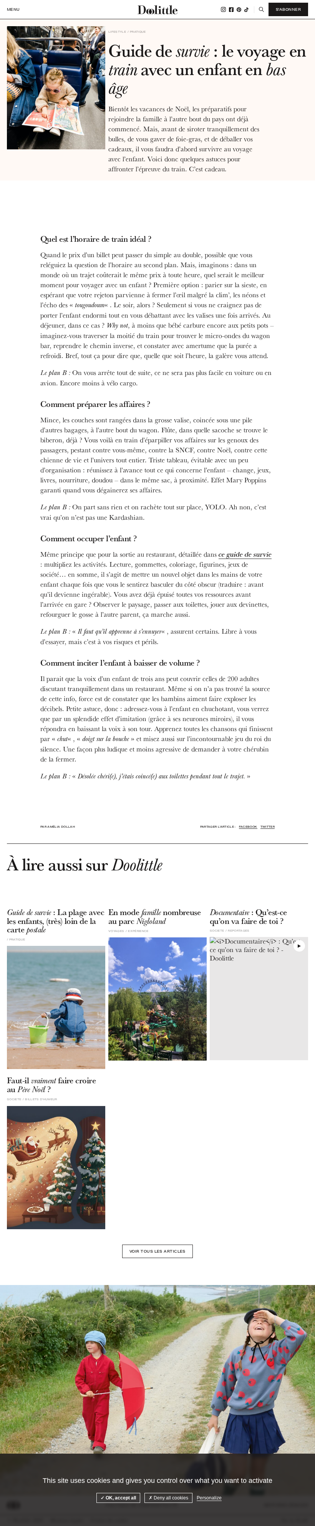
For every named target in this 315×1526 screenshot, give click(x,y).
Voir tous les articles (157, 1251)
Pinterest (239, 9)
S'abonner (288, 9)
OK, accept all (120, 1498)
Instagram (223, 9)
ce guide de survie (245, 554)
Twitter (267, 826)
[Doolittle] (157, 9)
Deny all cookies (170, 1498)
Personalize (209, 1498)
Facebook (231, 9)
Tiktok (246, 9)
